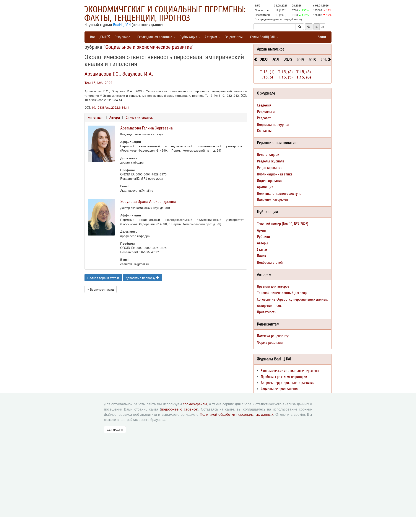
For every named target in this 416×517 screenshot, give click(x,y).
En (322, 26)
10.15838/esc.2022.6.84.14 (110, 107)
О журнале (123, 37)
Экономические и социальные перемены (290, 371)
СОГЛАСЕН (115, 429)
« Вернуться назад (100, 289)
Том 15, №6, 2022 (98, 83)
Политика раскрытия (273, 200)
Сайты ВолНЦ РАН (263, 37)
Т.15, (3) (303, 71)
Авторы (114, 117)
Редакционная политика (155, 37)
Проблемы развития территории (284, 377)
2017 (324, 59)
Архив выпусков (270, 49)
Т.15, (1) (267, 71)
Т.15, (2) (285, 71)
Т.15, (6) (303, 77)
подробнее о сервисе (179, 409)
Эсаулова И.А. (137, 74)
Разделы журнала (270, 161)
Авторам (211, 37)
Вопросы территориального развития (287, 383)
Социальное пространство (279, 389)
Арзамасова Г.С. (102, 74)
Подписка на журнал (273, 124)
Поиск (261, 256)
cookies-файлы (195, 404)
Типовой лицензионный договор (282, 293)
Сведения (264, 105)
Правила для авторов (273, 286)
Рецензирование (269, 167)
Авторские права (270, 306)
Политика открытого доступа (279, 193)
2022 (264, 59)
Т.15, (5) (285, 77)
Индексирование (270, 180)
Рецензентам (234, 37)
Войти (321, 37)
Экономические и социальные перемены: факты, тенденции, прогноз (164, 13)
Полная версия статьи (103, 277)
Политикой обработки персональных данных (236, 414)
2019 (300, 59)
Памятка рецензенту (273, 336)
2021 (275, 59)
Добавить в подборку (141, 277)
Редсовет (264, 118)
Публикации (189, 37)
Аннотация (95, 117)
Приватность (266, 312)
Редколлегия (266, 111)
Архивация (265, 187)
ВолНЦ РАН (122, 24)
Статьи (262, 249)
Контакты (264, 131)
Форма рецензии (270, 342)
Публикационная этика (274, 174)
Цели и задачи (268, 155)
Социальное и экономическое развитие (148, 47)
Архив (261, 230)
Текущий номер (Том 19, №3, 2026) (282, 224)
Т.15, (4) (267, 77)
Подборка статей (270, 262)
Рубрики (263, 236)
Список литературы (139, 117)
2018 (312, 59)
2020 (288, 59)
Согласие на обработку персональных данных (292, 299)
